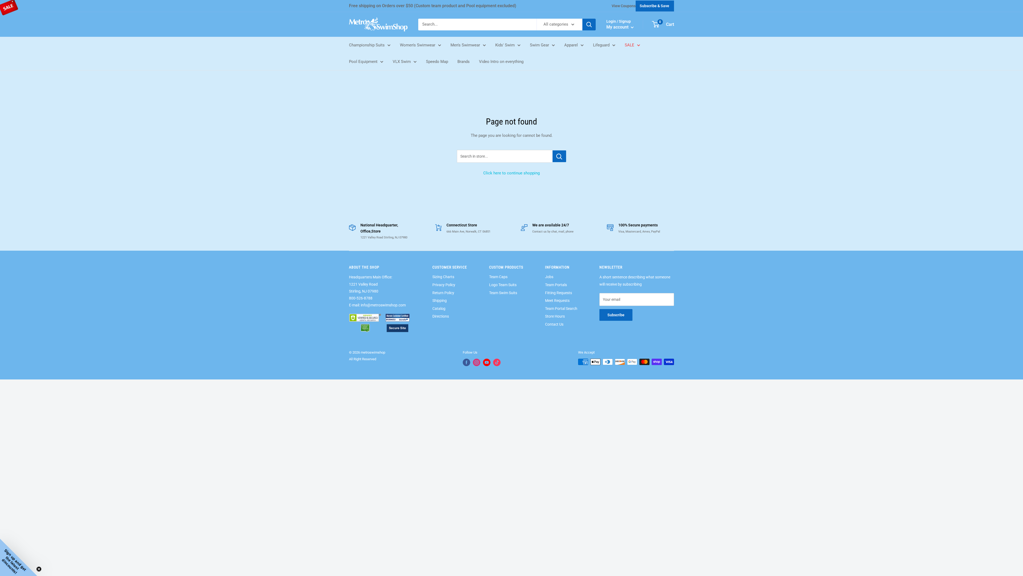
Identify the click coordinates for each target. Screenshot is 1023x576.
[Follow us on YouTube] (486, 362)
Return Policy (443, 293)
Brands (463, 61)
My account (618, 27)
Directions (440, 316)
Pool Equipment (363, 61)
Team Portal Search (561, 308)
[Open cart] (655, 24)
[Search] (589, 24)
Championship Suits (367, 45)
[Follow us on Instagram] (476, 362)
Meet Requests (557, 300)
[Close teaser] (39, 569)
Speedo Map (437, 61)
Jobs (549, 277)
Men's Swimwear (465, 45)
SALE (629, 45)
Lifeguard (601, 45)
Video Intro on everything (501, 61)
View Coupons (624, 6)
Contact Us (554, 324)
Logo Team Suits (503, 285)
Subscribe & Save (654, 6)
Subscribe (615, 315)
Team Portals (556, 285)
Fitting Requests (558, 293)
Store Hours (555, 316)
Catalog (438, 308)
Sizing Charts (443, 277)
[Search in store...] (559, 156)
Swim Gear (539, 45)
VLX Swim (402, 61)
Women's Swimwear (417, 45)
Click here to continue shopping (511, 173)
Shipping (439, 300)
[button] (18, 557)
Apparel (571, 45)
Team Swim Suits (503, 293)
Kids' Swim (505, 45)
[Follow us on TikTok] (497, 362)
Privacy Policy (443, 285)
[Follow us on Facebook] (466, 362)
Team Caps (498, 277)
